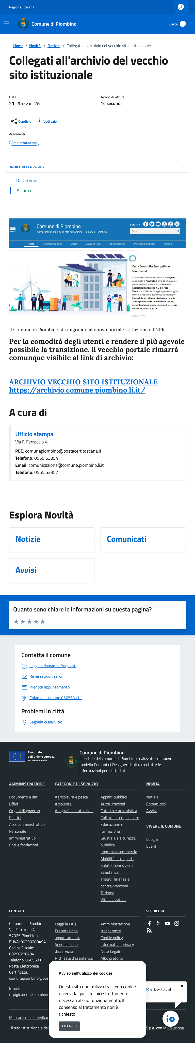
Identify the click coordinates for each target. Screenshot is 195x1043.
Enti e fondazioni (23, 845)
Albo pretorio (112, 958)
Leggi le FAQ (65, 924)
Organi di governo (24, 811)
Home (18, 46)
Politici (15, 817)
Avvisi (151, 811)
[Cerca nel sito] (183, 24)
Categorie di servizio (76, 784)
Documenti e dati (24, 797)
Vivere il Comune (163, 826)
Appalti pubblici (114, 797)
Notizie (53, 46)
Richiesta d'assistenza (74, 958)
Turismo (107, 893)
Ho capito (69, 1025)
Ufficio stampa (34, 433)
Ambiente (63, 804)
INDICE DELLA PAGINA (27, 167)
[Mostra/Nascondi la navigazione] (6, 23)
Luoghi (152, 839)
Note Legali (110, 951)
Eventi (151, 846)
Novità (35, 46)
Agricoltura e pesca (71, 797)
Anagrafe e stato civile (74, 811)
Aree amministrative (27, 824)
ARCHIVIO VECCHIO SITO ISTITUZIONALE (83, 381)
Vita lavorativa (113, 900)
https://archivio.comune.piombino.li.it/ (77, 390)
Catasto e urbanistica (119, 811)
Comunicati (156, 804)
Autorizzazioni (113, 804)
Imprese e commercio (119, 852)
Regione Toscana (21, 7)
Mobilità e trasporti (117, 858)
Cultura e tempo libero (120, 817)
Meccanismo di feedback (30, 1017)
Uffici (13, 804)
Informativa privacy (117, 944)
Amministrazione (27, 784)
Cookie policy (112, 938)
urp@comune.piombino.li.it (32, 994)
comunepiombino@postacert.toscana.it (42, 978)
